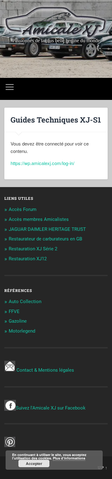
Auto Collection (25, 301)
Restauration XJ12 (28, 259)
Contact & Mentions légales (45, 370)
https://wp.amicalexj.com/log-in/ (42, 163)
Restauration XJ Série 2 (33, 249)
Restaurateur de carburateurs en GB (45, 239)
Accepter (34, 463)
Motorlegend (22, 331)
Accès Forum (22, 209)
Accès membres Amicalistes (39, 219)
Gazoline (18, 321)
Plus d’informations (69, 458)
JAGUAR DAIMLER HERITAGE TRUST (47, 229)
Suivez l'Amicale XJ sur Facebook (51, 408)
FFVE (14, 311)
